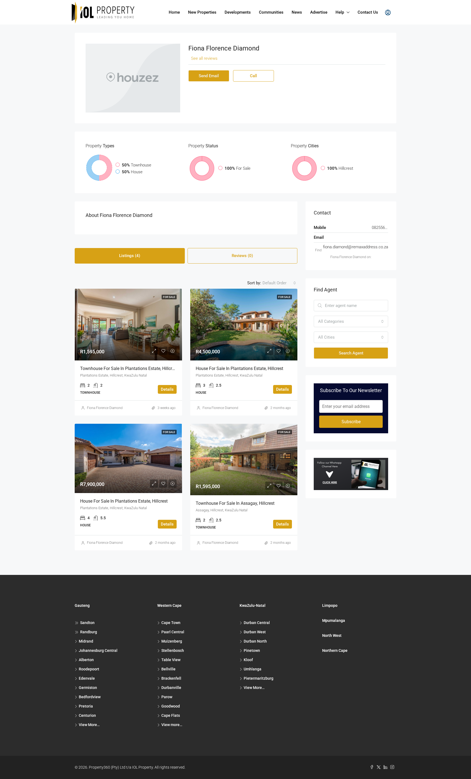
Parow (166, 697)
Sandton (87, 622)
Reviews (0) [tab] (242, 255)
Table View (170, 660)
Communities (271, 12)
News (297, 12)
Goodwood (170, 706)
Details (167, 389)
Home (174, 12)
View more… (171, 725)
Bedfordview (90, 697)
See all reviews (204, 58)
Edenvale (87, 678)
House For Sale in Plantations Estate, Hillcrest (239, 368)
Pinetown (252, 650)
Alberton (86, 660)
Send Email (209, 75)
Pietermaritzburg (258, 678)
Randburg (88, 632)
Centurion (87, 715)
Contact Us (368, 12)
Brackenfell (171, 678)
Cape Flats (170, 715)
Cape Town (170, 622)
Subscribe (351, 421)
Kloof (248, 660)
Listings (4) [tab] (129, 255)
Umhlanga (252, 669)
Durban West (255, 632)
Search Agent (351, 353)
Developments (238, 12)
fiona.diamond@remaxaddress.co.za (355, 246)
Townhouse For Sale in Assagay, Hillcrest (235, 503)
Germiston (88, 687)
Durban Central (257, 622)
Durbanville (171, 687)
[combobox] (279, 283)
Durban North (255, 641)
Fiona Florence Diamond (105, 408)
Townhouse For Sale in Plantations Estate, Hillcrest (129, 368)
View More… (89, 725)
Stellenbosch (172, 650)
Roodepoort (89, 669)
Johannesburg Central (98, 650)
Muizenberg (171, 641)
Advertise (318, 12)
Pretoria (86, 706)
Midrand (86, 641)
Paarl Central (172, 632)
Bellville (168, 669)
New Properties (202, 12)
